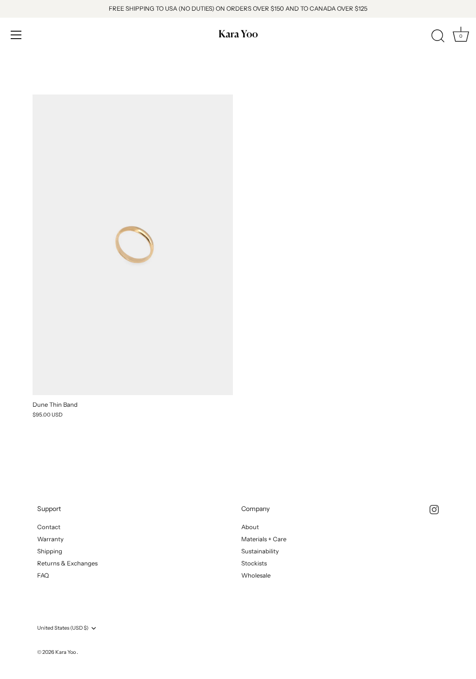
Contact (48, 527)
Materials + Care (263, 539)
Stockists (254, 563)
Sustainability (260, 551)
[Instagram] (434, 508)
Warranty (50, 539)
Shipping (49, 551)
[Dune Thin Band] (133, 245)
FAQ (43, 575)
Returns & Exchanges (67, 563)
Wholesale (256, 575)
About (250, 527)
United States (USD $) (62, 628)
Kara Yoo (66, 652)
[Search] (438, 36)
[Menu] (16, 35)
